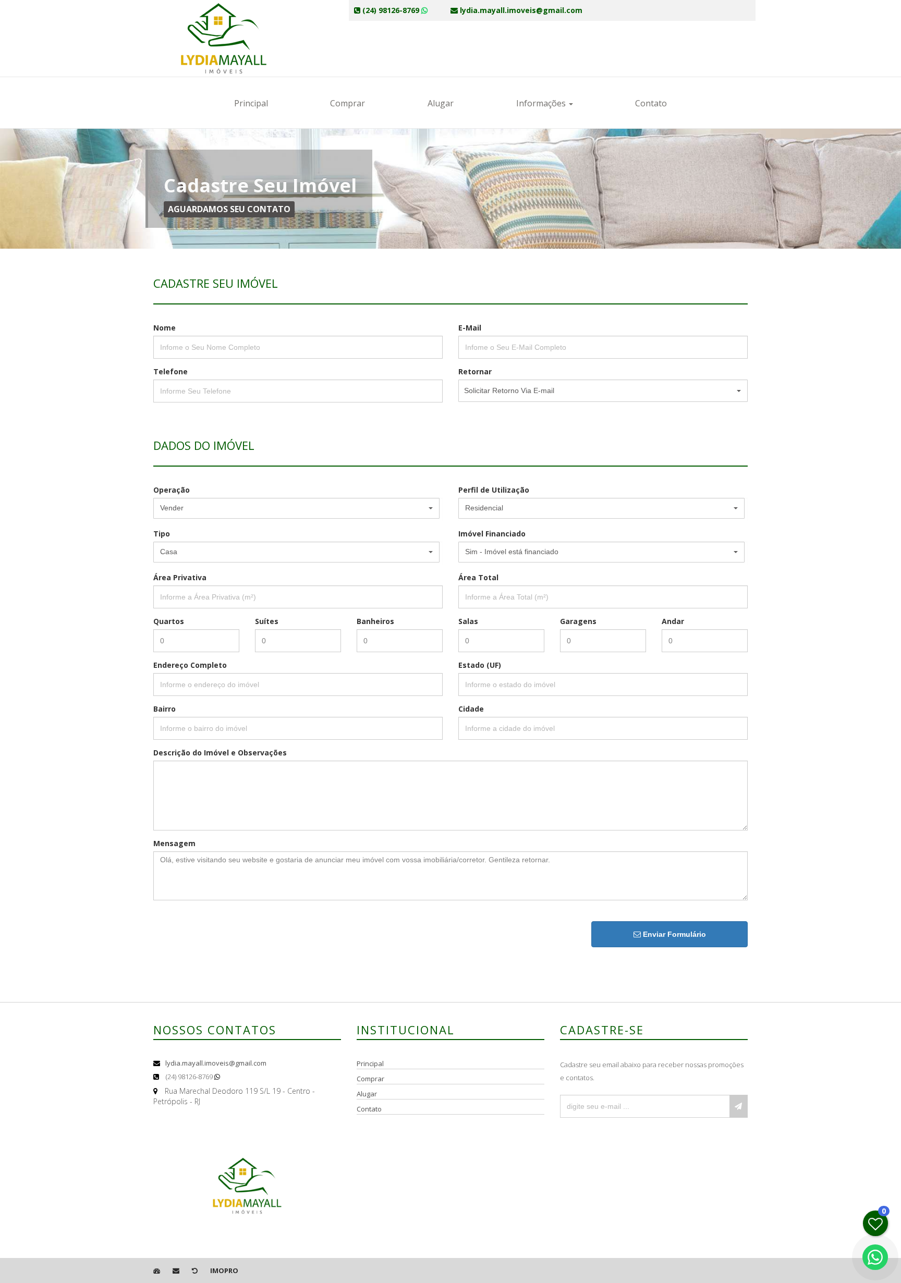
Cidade (471, 709)
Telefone (170, 371)
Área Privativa (179, 577)
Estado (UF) (479, 665)
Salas (468, 621)
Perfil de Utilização (493, 490)
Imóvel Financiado (492, 534)
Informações (542, 103)
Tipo (161, 534)
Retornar (475, 371)
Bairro (164, 709)
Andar (673, 621)
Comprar (347, 103)
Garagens (578, 621)
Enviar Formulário (673, 934)
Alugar (441, 103)
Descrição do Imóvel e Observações (220, 752)
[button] (603, 391)
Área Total (478, 577)
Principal (251, 103)
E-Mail (469, 328)
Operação (171, 490)
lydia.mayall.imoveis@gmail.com (215, 1063)
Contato (651, 103)
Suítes (266, 621)
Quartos (168, 621)
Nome (164, 328)
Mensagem (174, 843)
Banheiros (375, 621)
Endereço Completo (190, 665)
